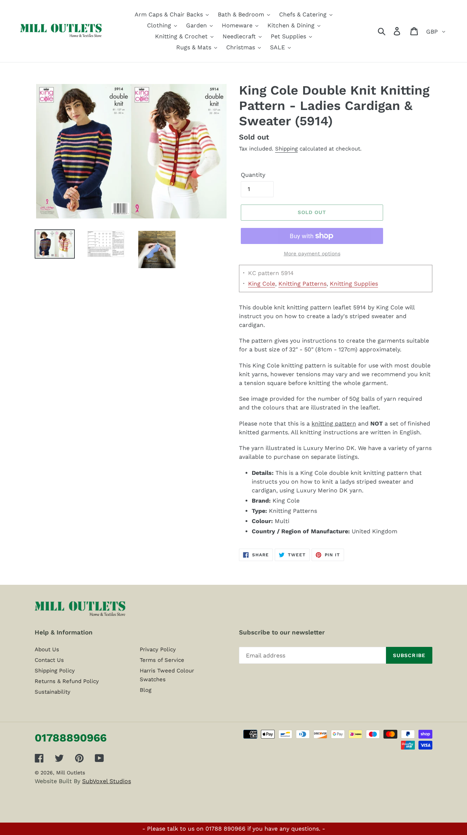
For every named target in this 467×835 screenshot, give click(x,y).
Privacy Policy (158, 649)
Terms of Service (162, 660)
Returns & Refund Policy (67, 681)
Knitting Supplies (354, 283)
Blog (145, 690)
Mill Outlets (70, 772)
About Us (47, 649)
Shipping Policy (55, 670)
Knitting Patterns (302, 283)
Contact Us (49, 660)
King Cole (261, 283)
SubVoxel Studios (106, 781)
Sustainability (52, 692)
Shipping (286, 148)
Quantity (253, 174)
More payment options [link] (312, 253)
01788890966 (71, 737)
